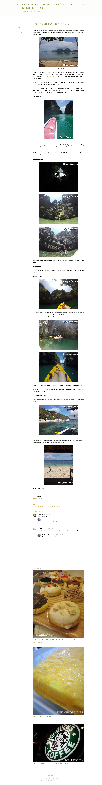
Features (55, 14)
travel (18, 35)
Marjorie (39, 528)
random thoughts (21, 33)
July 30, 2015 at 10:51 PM (56, 518)
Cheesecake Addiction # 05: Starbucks (51, 763)
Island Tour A (20, 29)
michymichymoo (46, 518)
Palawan (19, 31)
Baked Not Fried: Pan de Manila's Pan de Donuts (56, 639)
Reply (38, 525)
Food (28, 14)
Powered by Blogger (52, 775)
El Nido (18, 27)
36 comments (40, 718)
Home (24, 14)
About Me (39, 14)
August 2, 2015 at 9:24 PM (47, 528)
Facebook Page (37, 498)
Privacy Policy (47, 14)
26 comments (40, 766)
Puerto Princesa (51, 76)
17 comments (39, 642)
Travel (33, 14)
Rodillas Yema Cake (42, 716)
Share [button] (18, 21)
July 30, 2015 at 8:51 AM (51, 514)
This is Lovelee (41, 514)
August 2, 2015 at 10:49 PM (57, 534)
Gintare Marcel (55, 778)
